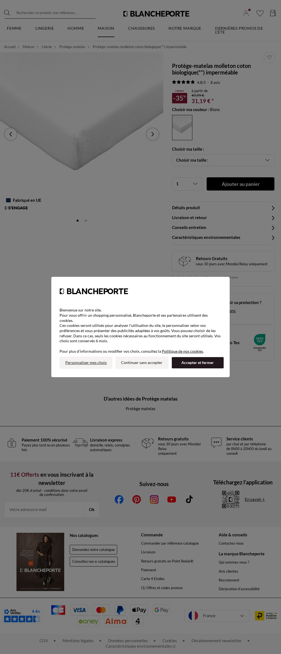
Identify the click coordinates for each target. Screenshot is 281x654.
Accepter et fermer (197, 362)
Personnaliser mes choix (86, 362)
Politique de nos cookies (182, 351)
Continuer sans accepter (141, 362)
